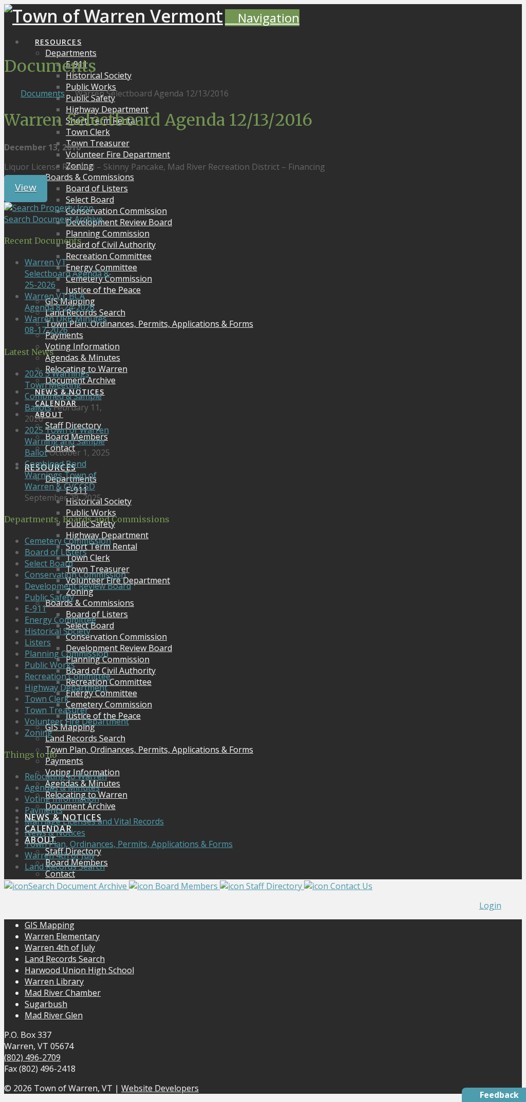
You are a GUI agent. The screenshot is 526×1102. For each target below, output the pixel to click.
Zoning (38, 732)
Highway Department (66, 687)
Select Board (49, 563)
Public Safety (49, 597)
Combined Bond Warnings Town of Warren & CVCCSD (61, 475)
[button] (262, 17)
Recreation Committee (67, 676)
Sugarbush (46, 1004)
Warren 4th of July (60, 855)
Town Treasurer (56, 710)
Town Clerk (47, 698)
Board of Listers (56, 552)
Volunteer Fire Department (77, 721)
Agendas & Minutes (62, 787)
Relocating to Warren (66, 776)
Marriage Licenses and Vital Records (94, 821)
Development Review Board (78, 586)
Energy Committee (60, 619)
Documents (43, 93)
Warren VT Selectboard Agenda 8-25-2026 (68, 273)
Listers (38, 642)
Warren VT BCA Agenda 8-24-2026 (60, 301)
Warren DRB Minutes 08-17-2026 (66, 324)
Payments (44, 810)
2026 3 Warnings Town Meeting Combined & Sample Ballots (63, 390)
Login (490, 905)
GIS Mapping (49, 925)
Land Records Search (65, 866)
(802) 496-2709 (32, 1057)
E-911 (35, 608)
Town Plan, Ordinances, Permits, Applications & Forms (129, 844)
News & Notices (55, 832)
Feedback (499, 1094)
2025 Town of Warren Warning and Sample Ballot (67, 441)
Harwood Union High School (79, 970)
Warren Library (54, 981)
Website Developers (160, 1088)
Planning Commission (66, 653)
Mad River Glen (54, 1015)
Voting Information (62, 798)
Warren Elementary (62, 936)
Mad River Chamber (63, 992)
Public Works (50, 665)
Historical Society (57, 631)
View (25, 187)
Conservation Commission (75, 574)
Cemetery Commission (68, 540)
